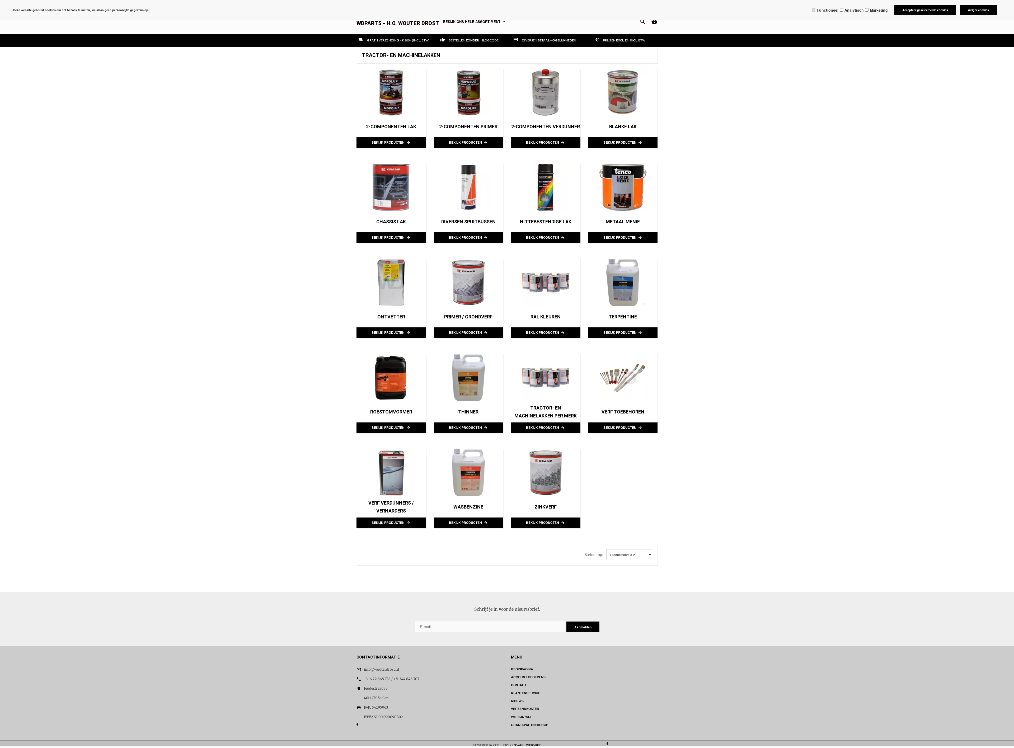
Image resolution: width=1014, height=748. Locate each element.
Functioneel (827, 10)
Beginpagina (522, 669)
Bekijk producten (391, 142)
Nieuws (517, 700)
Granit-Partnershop (529, 724)
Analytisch (854, 10)
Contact (518, 685)
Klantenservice (525, 692)
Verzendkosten (525, 708)
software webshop (525, 745)
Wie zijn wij (521, 716)
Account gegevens (528, 677)
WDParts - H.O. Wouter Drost (397, 23)
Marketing (879, 10)
